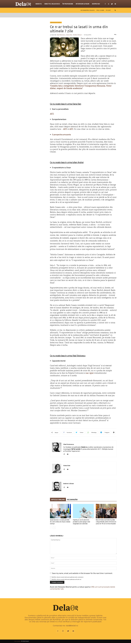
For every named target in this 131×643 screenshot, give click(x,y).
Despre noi (96, 4)
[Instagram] (108, 4)
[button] (115, 10)
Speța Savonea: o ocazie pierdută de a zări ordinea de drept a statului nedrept (60, 521)
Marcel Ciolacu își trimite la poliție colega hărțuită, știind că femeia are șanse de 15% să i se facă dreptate (106, 521)
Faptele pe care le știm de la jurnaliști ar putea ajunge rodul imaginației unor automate (81, 521)
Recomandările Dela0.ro (88, 10)
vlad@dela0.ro (72, 625)
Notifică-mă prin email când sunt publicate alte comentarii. (68, 577)
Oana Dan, (69, 35)
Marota (39, 4)
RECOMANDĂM (72, 499)
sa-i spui (90, 373)
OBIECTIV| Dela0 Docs (52, 4)
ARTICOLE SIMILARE (58, 499)
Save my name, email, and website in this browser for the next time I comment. (82, 573)
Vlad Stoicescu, (61, 35)
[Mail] (68, 454)
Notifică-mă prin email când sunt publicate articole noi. (66, 579)
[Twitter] (111, 4)
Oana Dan (66, 465)
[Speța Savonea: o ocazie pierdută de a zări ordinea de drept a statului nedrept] (60, 511)
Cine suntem (17, 641)
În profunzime (68, 4)
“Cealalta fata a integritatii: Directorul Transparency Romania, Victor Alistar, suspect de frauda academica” (81, 87)
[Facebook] (105, 4)
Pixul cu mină (100, 10)
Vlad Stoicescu (68, 444)
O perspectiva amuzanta (61, 134)
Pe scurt (108, 10)
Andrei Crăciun (77, 35)
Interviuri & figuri (82, 4)
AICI (65, 129)
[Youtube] (115, 4)
